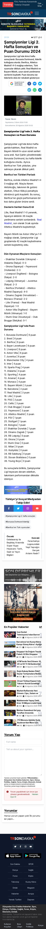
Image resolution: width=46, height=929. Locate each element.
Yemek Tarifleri (15, 900)
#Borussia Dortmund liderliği (17, 522)
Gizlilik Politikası (29, 925)
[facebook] (29, 84)
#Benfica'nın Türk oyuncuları (18, 527)
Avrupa (31, 894)
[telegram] (29, 90)
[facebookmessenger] (35, 84)
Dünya (15, 870)
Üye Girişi (40, 4)
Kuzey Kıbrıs (31, 882)
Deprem (30, 900)
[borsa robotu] (23, 24)
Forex (15, 876)
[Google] (13, 855)
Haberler (15, 894)
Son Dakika (15, 864)
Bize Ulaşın (19, 925)
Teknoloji (15, 882)
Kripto (30, 876)
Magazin (30, 888)
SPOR (6, 37)
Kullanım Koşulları (7, 925)
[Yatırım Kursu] (23, 602)
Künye (40, 925)
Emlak (15, 888)
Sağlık (30, 870)
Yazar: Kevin (10, 119)
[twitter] (40, 84)
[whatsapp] (35, 90)
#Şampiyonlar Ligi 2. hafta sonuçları (20, 516)
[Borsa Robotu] (23, 489)
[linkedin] (40, 90)
